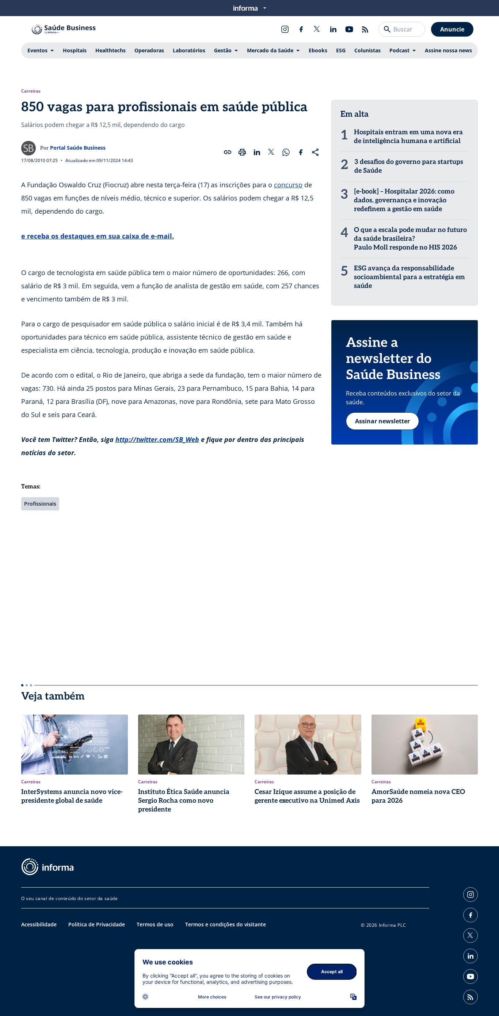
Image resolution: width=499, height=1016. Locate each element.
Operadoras (149, 50)
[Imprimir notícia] (242, 152)
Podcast (399, 50)
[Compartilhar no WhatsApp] (286, 152)
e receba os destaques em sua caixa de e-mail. (97, 236)
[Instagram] (285, 29)
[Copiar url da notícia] (227, 152)
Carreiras (31, 91)
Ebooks (318, 50)
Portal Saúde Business (78, 147)
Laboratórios (189, 50)
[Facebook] (301, 29)
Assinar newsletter (382, 421)
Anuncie (452, 29)
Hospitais (75, 50)
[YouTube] (349, 29)
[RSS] (365, 29)
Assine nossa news (448, 50)
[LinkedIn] (333, 29)
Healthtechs (110, 50)
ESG (341, 50)
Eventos (37, 50)
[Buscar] (387, 29)
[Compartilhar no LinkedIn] (257, 152)
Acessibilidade (39, 924)
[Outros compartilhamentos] (315, 152)
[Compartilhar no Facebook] (300, 152)
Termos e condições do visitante (225, 924)
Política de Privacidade (96, 924)
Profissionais (40, 503)
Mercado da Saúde (270, 50)
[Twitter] (317, 29)
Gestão (223, 50)
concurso (288, 184)
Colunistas (367, 50)
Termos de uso (155, 924)
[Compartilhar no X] (271, 152)
